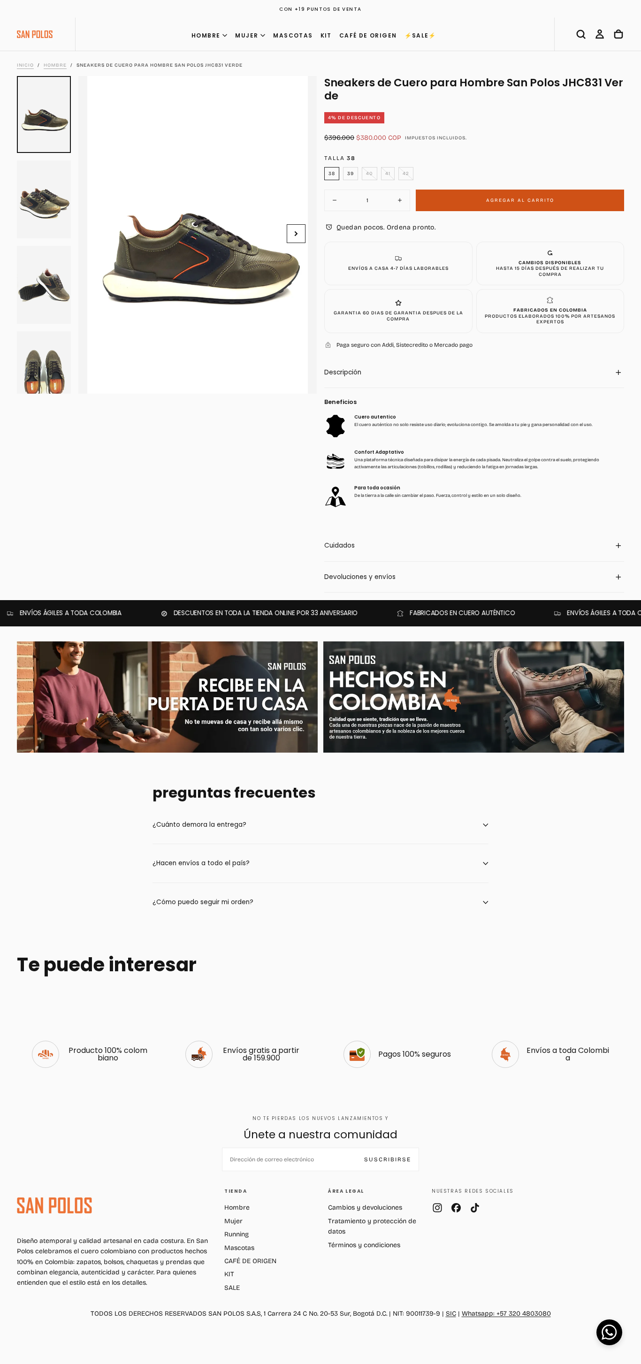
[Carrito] (618, 34)
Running (236, 1234)
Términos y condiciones (364, 1245)
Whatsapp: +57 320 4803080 (506, 1314)
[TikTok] (475, 1207)
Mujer (233, 1221)
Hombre (237, 1208)
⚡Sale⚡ (420, 35)
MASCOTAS (293, 35)
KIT (326, 35)
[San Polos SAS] (54, 1205)
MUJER (246, 35)
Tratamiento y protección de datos (372, 1226)
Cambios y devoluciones (365, 1208)
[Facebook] (456, 1207)
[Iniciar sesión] (599, 34)
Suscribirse (387, 1159)
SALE (232, 1288)
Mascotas (239, 1248)
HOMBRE (205, 35)
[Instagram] (437, 1207)
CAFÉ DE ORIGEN (368, 35)
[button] (581, 34)
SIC (451, 1314)
